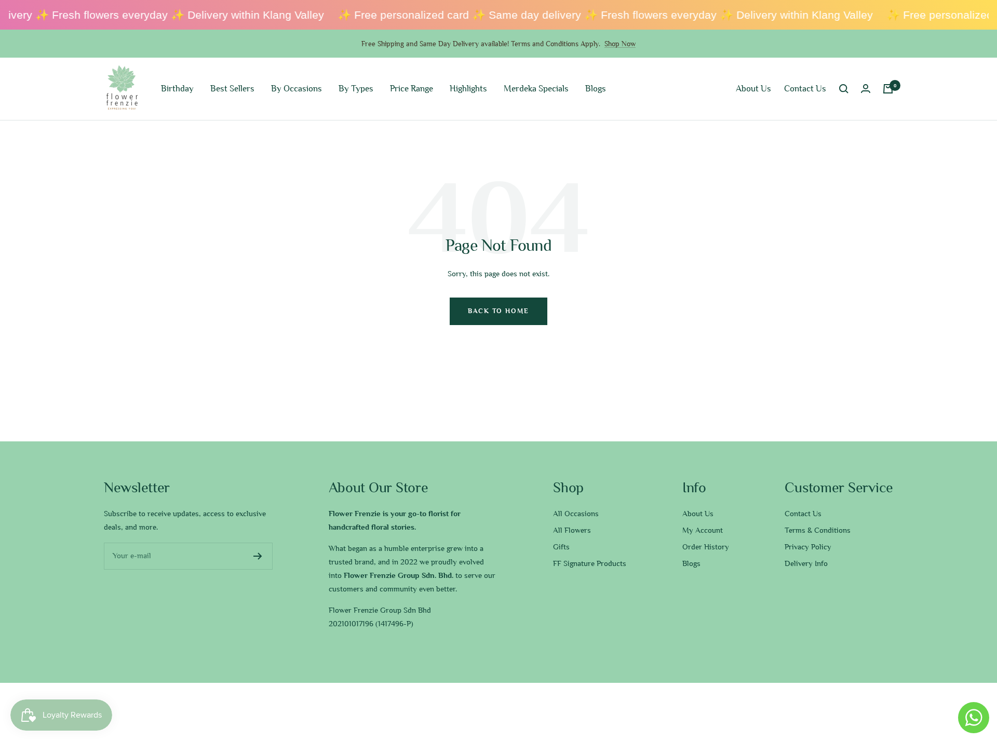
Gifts (561, 547)
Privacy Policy (808, 547)
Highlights (468, 88)
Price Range (411, 88)
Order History (705, 547)
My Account (702, 530)
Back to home (498, 311)
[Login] (865, 88)
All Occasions (576, 513)
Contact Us (805, 88)
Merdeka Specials (536, 88)
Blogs (595, 88)
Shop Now (620, 43)
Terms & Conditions (818, 530)
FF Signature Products (589, 563)
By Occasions (296, 88)
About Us (753, 88)
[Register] (257, 556)
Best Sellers (232, 88)
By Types (356, 88)
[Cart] (888, 88)
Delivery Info (806, 563)
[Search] (843, 88)
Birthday (177, 88)
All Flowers (572, 530)
